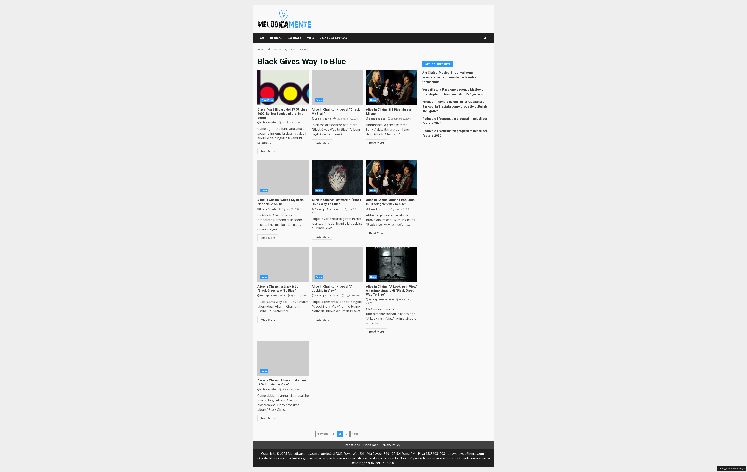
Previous (323, 434)
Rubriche (276, 37)
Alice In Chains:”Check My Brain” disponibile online (283, 177)
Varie (310, 37)
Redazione (352, 445)
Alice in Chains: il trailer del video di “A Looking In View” (283, 358)
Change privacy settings (732, 468)
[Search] (485, 38)
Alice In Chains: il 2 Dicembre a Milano (391, 87)
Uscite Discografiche (333, 37)
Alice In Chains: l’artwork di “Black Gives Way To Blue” (337, 177)
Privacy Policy (390, 445)
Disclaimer (370, 445)
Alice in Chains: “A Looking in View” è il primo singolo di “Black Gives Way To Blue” (391, 264)
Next (355, 434)
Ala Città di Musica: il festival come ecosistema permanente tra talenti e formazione (449, 77)
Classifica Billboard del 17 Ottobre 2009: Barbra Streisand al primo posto (283, 87)
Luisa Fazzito (268, 122)
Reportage (294, 37)
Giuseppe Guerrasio (327, 209)
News (260, 37)
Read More (267, 151)
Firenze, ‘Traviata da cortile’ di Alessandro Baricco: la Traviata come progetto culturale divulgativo (455, 106)
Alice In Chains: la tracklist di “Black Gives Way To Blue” (283, 264)
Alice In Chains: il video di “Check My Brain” (337, 87)
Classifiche (267, 100)
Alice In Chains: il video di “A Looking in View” (337, 264)
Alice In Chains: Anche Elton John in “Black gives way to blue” (391, 177)
